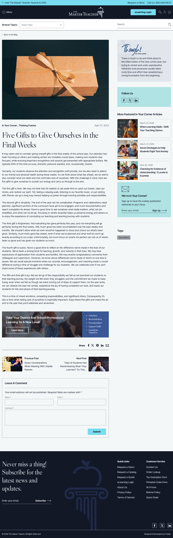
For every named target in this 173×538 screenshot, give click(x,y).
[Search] (169, 24)
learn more (17, 330)
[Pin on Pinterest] (98, 345)
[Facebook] (124, 100)
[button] (7, 12)
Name (8, 397)
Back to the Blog (10, 34)
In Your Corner (9, 125)
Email (60, 397)
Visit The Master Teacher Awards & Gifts (25, 3)
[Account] (164, 12)
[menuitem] (7, 12)
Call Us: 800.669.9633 (159, 3)
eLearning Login (143, 12)
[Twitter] (130, 100)
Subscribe (40, 500)
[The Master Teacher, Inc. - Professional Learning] (86, 12)
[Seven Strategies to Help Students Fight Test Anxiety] (127, 149)
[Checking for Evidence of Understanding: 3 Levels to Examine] (127, 170)
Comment (9, 408)
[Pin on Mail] (107, 345)
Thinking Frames (27, 125)
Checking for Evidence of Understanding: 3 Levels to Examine (154, 172)
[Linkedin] (136, 100)
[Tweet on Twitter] (93, 345)
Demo (142, 2)
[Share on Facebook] (89, 345)
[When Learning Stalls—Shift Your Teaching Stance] (127, 128)
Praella (167, 534)
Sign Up (156, 210)
